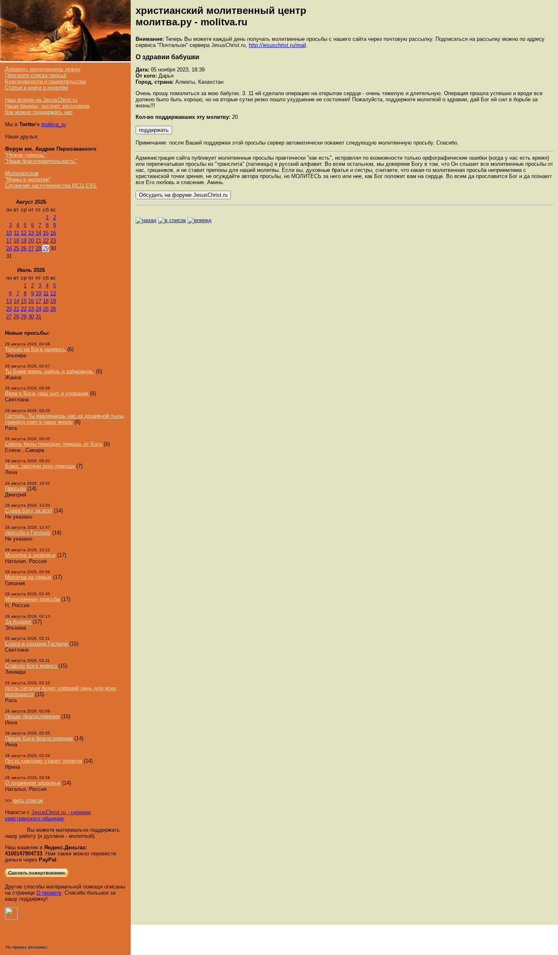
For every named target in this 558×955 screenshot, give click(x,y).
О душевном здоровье (32, 783)
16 (53, 233)
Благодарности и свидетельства (45, 81)
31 (38, 317)
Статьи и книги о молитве (36, 88)
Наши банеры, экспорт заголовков (47, 106)
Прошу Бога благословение (39, 738)
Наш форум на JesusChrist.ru (41, 100)
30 (31, 317)
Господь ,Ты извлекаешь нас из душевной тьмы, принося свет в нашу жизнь (65, 419)
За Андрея (19, 622)
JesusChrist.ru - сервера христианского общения (48, 815)
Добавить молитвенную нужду (42, 69)
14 (38, 233)
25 (16, 248)
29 (46, 248)
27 (31, 248)
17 (9, 241)
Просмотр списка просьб (35, 75)
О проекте (48, 893)
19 (24, 241)
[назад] (146, 220)
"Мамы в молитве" (28, 179)
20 (31, 241)
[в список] (172, 220)
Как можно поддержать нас (39, 112)
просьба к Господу (28, 533)
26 (24, 248)
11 (16, 233)
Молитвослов (21, 173)
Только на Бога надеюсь (36, 349)
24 (9, 248)
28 (38, 248)
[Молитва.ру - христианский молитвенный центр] (65, 59)
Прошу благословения (32, 716)
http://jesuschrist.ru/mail (277, 45)
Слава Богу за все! (28, 511)
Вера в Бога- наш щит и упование (47, 393)
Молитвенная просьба (32, 599)
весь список (28, 800)
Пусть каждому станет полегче (43, 761)
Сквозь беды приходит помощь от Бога (53, 444)
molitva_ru (53, 124)
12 (24, 233)
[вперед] (199, 220)
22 (46, 241)
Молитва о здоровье (30, 555)
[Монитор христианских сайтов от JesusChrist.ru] (11, 918)
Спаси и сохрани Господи (37, 644)
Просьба (15, 488)
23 (53, 241)
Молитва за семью (28, 577)
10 (9, 233)
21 (38, 241)
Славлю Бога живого (31, 666)
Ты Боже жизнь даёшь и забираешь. (49, 371)
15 (46, 233)
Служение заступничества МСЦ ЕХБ (51, 186)
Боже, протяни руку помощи (40, 466)
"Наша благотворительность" (41, 161)
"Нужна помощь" (25, 155)
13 (31, 233)
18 (16, 241)
